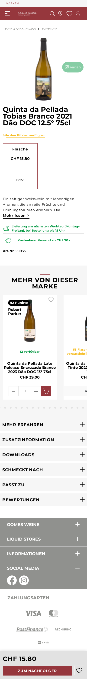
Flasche (20, 149)
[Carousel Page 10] (44, 408)
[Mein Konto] (78, 13)
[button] (43, 424)
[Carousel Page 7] (27, 408)
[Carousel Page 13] (61, 408)
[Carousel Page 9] (38, 408)
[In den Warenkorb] (46, 391)
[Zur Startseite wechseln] (27, 13)
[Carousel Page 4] (11, 408)
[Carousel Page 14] (66, 408)
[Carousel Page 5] (16, 408)
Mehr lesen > (16, 215)
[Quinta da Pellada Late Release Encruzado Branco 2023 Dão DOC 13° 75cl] (29, 319)
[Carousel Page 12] (55, 408)
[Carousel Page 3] (5, 408)
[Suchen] (52, 14)
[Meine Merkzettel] (69, 14)
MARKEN (12, 3)
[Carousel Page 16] (77, 408)
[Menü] (7, 14)
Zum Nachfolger (37, 671)
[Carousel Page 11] (50, 408)
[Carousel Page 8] (33, 408)
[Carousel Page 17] (83, 408)
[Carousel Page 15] (72, 408)
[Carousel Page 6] (22, 408)
